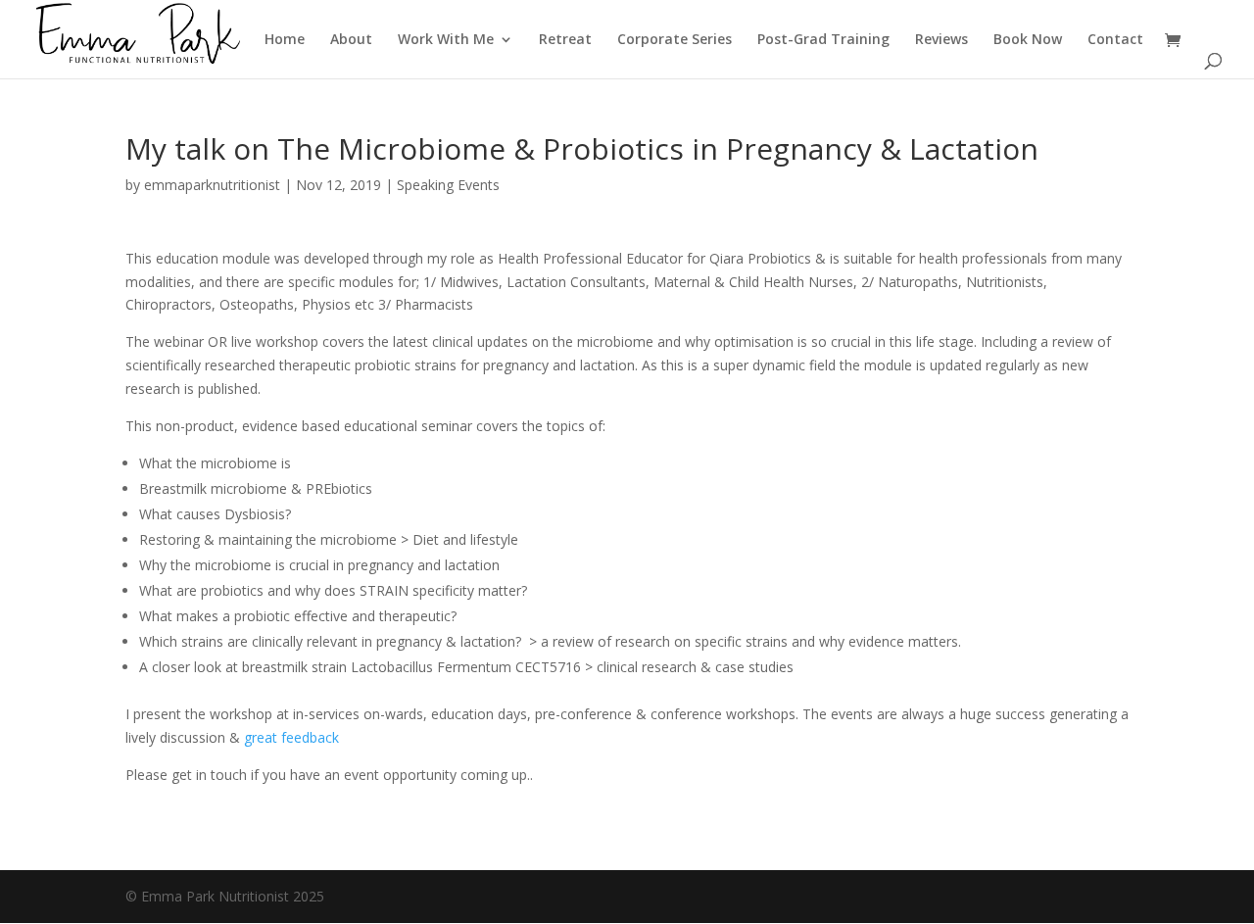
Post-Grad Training (823, 40)
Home (285, 40)
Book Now (1027, 40)
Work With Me (446, 40)
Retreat (565, 40)
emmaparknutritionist (212, 184)
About (351, 40)
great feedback (291, 737)
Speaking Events (448, 184)
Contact (1115, 40)
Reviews (941, 40)
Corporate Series (674, 40)
